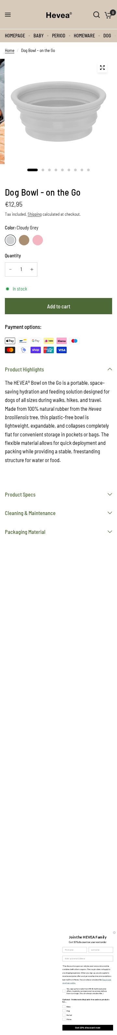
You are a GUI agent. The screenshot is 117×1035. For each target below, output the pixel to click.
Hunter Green (24, 240)
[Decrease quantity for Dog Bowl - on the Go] (10, 269)
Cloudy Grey (10, 240)
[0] (107, 14)
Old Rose (37, 240)
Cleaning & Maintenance (30, 513)
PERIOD (58, 35)
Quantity (13, 255)
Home (9, 50)
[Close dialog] (114, 932)
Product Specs (20, 494)
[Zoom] (102, 67)
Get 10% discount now (87, 1027)
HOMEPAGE (15, 35)
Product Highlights (24, 369)
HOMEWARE (84, 35)
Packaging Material (25, 531)
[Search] (96, 14)
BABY (38, 35)
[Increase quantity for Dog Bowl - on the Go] (32, 269)
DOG (107, 35)
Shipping (35, 214)
